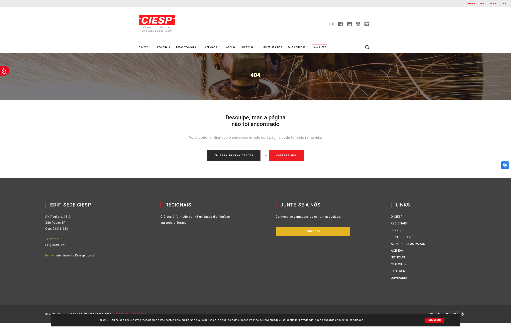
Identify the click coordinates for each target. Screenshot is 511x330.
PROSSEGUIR (434, 319)
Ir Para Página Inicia (233, 155)
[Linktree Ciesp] (366, 24)
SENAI (493, 3)
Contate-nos (286, 155)
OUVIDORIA (399, 278)
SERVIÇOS (398, 230)
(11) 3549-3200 (56, 245)
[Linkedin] (349, 25)
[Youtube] (358, 25)
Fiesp (471, 3)
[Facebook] (340, 25)
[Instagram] (332, 25)
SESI (482, 3)
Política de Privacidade (263, 319)
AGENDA (397, 250)
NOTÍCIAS (398, 257)
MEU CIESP (399, 264)
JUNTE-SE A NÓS (403, 237)
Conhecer (312, 231)
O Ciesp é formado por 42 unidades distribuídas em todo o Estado (195, 219)
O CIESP (397, 216)
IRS (504, 3)
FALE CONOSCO (402, 271)
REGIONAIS (399, 223)
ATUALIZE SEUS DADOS (408, 244)
